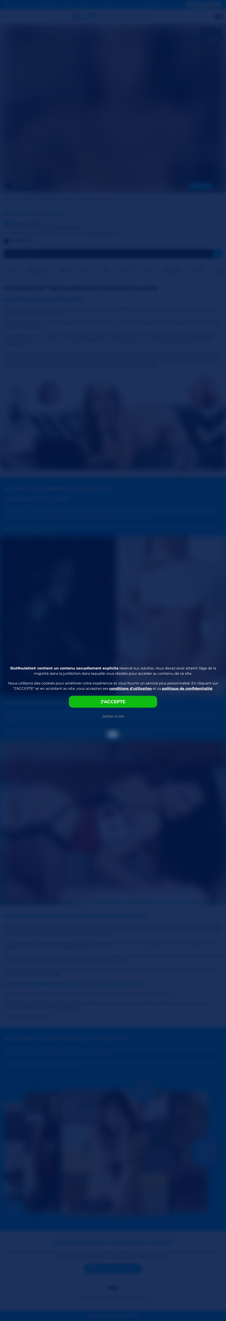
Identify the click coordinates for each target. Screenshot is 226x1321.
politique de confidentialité (187, 688)
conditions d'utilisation (130, 688)
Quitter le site (113, 716)
